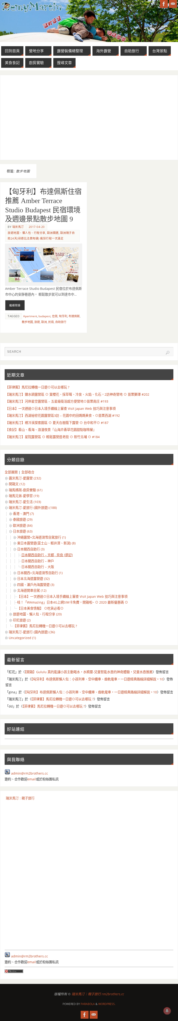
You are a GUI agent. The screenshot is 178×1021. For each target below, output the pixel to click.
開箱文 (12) (17, 484)
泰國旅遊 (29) (22, 519)
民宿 (51, 322)
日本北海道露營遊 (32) (33, 578)
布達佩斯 (74, 316)
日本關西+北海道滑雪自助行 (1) (40, 573)
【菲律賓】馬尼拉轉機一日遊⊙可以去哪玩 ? (37, 387)
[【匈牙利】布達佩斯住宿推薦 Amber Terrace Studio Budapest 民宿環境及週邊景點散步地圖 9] (43, 265)
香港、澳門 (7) (23, 513)
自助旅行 (60, 322)
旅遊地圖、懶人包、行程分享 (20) (37, 614)
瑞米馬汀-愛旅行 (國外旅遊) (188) (33, 507)
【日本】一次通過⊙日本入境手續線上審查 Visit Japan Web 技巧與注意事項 (60, 408)
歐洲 (44, 322)
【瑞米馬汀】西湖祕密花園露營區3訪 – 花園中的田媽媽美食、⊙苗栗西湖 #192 (62, 415)
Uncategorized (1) (22, 638)
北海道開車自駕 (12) (31, 590)
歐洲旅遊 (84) (22, 525)
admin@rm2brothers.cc (29, 773)
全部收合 (27, 472)
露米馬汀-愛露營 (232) (25, 478)
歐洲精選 (53, 233)
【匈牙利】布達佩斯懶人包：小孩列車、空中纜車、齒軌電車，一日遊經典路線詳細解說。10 (97, 679)
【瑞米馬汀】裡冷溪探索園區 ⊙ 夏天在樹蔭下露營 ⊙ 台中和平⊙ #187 (56, 422)
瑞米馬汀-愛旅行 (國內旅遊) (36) (32, 632)
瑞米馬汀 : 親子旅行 (20, 798)
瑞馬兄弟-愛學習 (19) (24, 496)
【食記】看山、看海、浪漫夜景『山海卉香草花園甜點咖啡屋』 (50, 429)
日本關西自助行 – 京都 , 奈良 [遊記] (47, 555)
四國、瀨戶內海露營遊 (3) (35, 584)
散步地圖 (27, 322)
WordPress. (106, 1004)
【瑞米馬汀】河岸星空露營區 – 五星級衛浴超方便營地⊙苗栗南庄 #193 (56, 401)
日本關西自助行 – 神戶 (37, 561)
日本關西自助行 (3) (30, 549)
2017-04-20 (37, 227)
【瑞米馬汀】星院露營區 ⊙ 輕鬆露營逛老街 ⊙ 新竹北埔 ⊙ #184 (52, 437)
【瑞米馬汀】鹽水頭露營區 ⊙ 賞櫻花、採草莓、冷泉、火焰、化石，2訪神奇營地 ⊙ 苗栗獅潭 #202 (77, 394)
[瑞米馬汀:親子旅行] (164, 4)
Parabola (88, 1004)
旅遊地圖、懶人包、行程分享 (26, 233)
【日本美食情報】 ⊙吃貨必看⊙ (40, 608)
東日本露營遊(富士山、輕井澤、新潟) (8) (46, 543)
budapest (44, 316)
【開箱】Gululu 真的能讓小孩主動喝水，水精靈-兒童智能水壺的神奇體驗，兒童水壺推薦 (89, 672)
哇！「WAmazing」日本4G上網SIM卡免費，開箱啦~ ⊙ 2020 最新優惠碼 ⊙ (72, 602)
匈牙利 (63, 316)
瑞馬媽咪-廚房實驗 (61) (25, 490)
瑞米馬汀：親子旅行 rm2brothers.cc (98, 994)
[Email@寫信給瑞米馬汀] (173, 4)
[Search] (167, 352)
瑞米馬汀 (18, 227)
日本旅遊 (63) (22, 531)
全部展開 (11, 472)
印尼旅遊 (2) (22, 620)
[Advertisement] (89, 117)
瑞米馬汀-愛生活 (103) (25, 502)
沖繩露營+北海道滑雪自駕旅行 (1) (41, 537)
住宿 (54, 316)
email (31, 779)
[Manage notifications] (167, 1011)
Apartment (30, 316)
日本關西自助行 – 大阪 (37, 567)
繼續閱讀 (14, 305)
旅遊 (37, 322)
